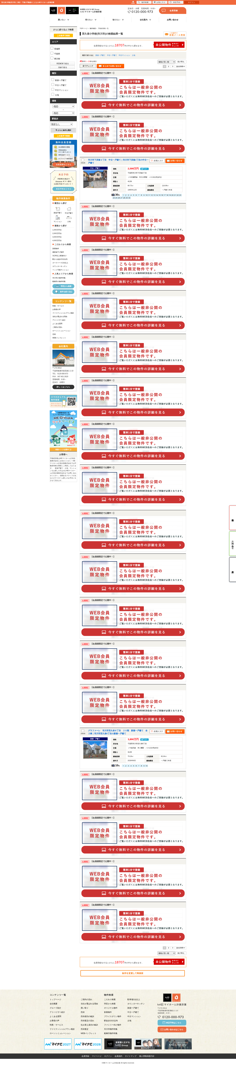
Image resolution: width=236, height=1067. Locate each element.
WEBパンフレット (59, 338)
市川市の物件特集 (59, 278)
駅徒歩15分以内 (111, 1020)
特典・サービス (58, 306)
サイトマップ (130, 1056)
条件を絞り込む (66, 292)
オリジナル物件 (110, 1008)
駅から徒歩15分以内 (59, 259)
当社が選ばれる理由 (59, 316)
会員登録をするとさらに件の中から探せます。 (118, 45)
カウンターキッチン (59, 266)
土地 (133, 55)
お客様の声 (56, 309)
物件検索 (145, 2)
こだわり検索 (110, 999)
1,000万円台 (57, 230)
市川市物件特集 (110, 1029)
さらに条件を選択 (64, 130)
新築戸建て (58, 213)
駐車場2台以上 (133, 999)
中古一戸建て (112, 55)
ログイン (108, 1056)
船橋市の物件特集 (59, 281)
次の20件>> (180, 66)
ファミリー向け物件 (112, 1025)
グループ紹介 (55, 1008)
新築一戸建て (100, 55)
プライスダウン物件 (112, 1016)
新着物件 (55, 249)
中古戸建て (69, 213)
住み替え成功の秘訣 (89, 1025)
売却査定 (84, 1029)
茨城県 (57, 49)
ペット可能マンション (60, 270)
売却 (54, 334)
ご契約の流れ (57, 327)
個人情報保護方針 (146, 1056)
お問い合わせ (172, 20)
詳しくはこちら (63, 387)
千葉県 (57, 54)
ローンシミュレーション (61, 331)
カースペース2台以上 (60, 263)
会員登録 (174, 10)
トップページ (55, 999)
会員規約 (118, 1056)
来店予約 (176, 2)
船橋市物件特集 (110, 1033)
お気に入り (161, 2)
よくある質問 (57, 324)
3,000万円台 (57, 237)
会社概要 (53, 1004)
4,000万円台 (57, 240)
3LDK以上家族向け (59, 256)
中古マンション (124, 55)
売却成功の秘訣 (87, 1016)
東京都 (57, 59)
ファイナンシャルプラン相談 (63, 313)
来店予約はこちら (173, 1023)
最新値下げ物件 (58, 252)
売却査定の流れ (87, 1020)
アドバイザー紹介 (59, 320)
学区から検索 (66, 286)
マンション (58, 221)
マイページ (96, 1056)
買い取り (84, 1008)
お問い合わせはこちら (173, 1029)
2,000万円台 (57, 233)
